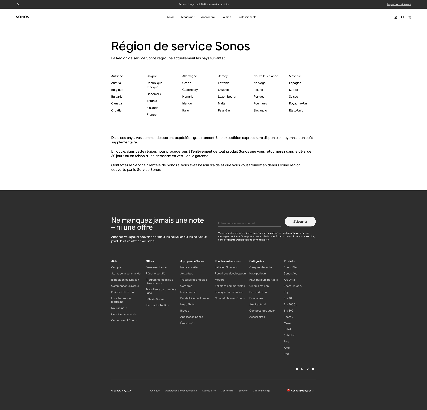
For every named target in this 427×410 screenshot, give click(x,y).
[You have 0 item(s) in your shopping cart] (409, 17)
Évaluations (187, 323)
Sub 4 (287, 329)
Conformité (227, 390)
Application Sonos (191, 317)
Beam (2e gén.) (293, 286)
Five (286, 341)
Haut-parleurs (258, 273)
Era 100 (288, 298)
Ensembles (256, 298)
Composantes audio (262, 310)
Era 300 (288, 310)
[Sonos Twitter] (307, 369)
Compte (116, 267)
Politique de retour (123, 292)
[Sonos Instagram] (302, 369)
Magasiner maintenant (399, 4)
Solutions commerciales (230, 286)
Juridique (154, 390)
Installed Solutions (226, 267)
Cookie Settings (261, 390)
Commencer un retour (125, 286)
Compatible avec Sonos (230, 298)
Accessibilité (209, 390)
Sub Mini (289, 335)
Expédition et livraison (125, 279)
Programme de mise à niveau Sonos (159, 281)
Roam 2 (288, 317)
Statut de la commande (126, 273)
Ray (286, 292)
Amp (287, 347)
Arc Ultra (289, 279)
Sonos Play (291, 267)
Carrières (186, 286)
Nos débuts (187, 304)
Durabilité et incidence (194, 298)
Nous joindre (119, 308)
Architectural (257, 304)
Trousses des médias (193, 279)
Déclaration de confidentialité (252, 239)
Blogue (184, 310)
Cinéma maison (259, 286)
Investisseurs (188, 292)
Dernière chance (156, 267)
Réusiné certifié (155, 273)
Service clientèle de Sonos (155, 165)
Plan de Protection (157, 305)
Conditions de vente (124, 314)
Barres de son (258, 292)
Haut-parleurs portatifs (263, 279)
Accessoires (257, 317)
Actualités (186, 273)
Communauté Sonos (124, 320)
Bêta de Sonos (155, 299)
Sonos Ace (290, 273)
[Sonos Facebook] (297, 369)
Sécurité (243, 390)
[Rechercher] (402, 17)
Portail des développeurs (231, 273)
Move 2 (288, 323)
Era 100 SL (290, 304)
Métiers (219, 279)
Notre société (189, 267)
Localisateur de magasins (121, 300)
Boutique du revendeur (229, 292)
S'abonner (300, 221)
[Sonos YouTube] (313, 369)
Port (286, 354)
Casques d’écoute (260, 267)
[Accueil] (22, 17)
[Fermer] (18, 4)
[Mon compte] (395, 17)
